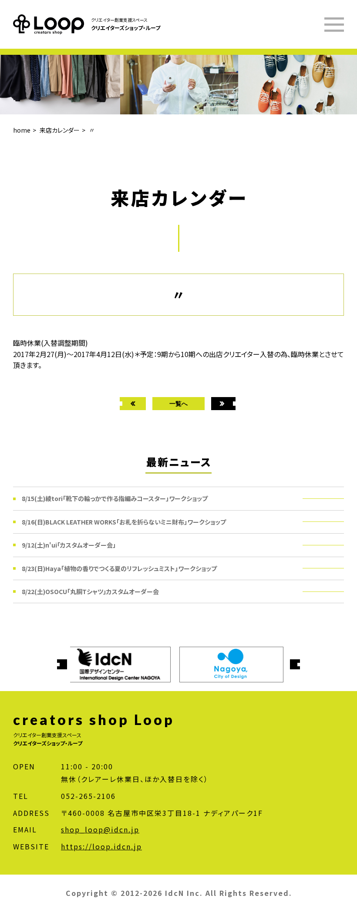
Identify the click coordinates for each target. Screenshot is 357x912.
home (21, 130)
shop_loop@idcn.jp (100, 829)
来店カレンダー (60, 130)
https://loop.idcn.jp (101, 846)
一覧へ (178, 403)
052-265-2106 (88, 796)
